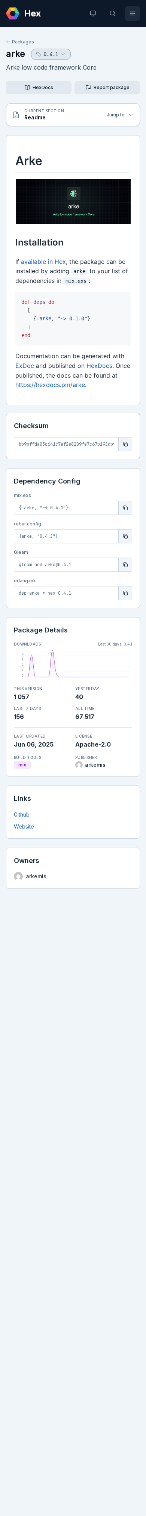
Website (24, 826)
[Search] (112, 13)
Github (22, 814)
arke (15, 53)
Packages (23, 42)
